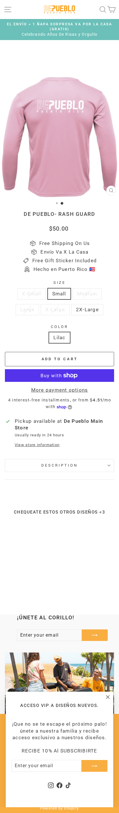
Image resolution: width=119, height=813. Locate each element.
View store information (37, 445)
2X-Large (87, 309)
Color (59, 327)
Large (27, 309)
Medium (87, 294)
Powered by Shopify (59, 808)
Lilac (59, 337)
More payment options (59, 390)
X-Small (31, 294)
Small (59, 294)
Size (59, 282)
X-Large (55, 309)
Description (59, 465)
